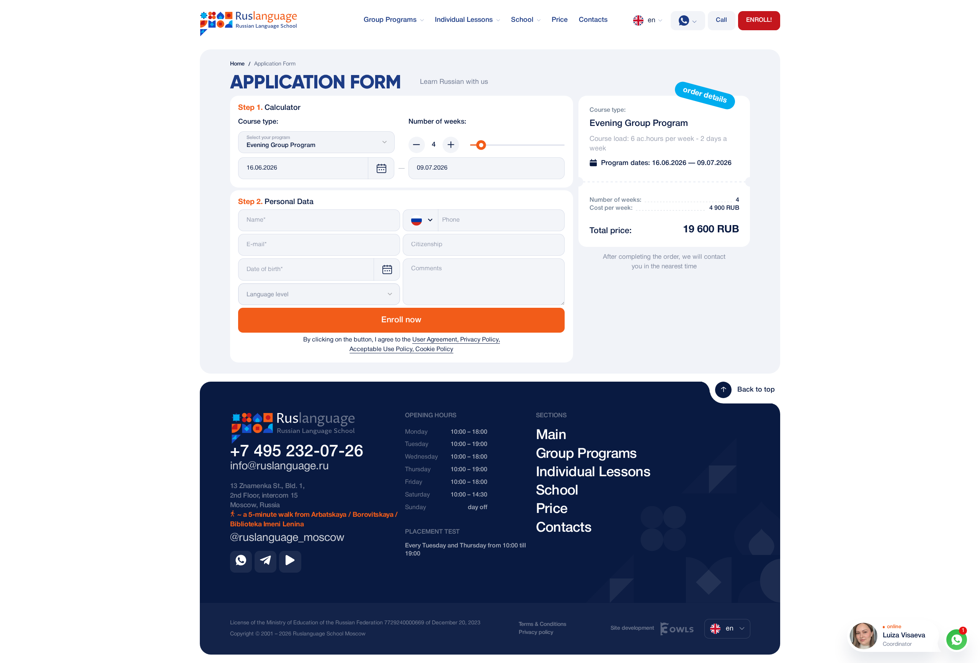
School (523, 20)
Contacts (593, 20)
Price (560, 20)
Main (551, 435)
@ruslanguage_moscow (287, 538)
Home (237, 64)
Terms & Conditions (542, 624)
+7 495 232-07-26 (296, 451)
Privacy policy (536, 632)
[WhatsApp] (688, 20)
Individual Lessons (465, 20)
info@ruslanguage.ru (279, 467)
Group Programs (391, 20)
